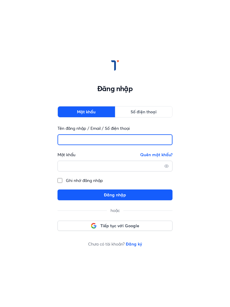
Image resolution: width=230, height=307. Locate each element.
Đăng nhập (115, 195)
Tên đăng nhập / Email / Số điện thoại (94, 128)
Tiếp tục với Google (119, 225)
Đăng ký (134, 244)
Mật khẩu (86, 112)
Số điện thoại (144, 112)
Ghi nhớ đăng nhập (84, 180)
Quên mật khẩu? (156, 154)
